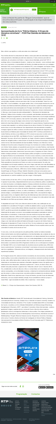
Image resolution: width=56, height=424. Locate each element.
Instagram (6, 405)
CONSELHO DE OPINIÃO (46, 406)
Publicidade (9, 420)
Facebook (2, 405)
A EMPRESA (43, 401)
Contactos (35, 394)
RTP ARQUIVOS (18, 407)
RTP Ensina (17, 409)
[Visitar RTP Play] (28, 350)
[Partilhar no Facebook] (1, 38)
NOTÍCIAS (17, 401)
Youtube (8, 405)
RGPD (42, 412)
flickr (10, 405)
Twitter (4, 405)
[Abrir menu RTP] (28, 1)
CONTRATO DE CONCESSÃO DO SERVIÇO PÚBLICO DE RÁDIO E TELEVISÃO (46, 409)
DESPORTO (17, 402)
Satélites (35, 410)
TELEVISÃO (17, 404)
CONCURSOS (26, 407)
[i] (7, 88)
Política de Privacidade (6, 419)
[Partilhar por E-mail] (7, 38)
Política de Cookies (17, 419)
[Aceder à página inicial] (4, 5)
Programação (21, 394)
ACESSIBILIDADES (36, 409)
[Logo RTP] (7, 401)
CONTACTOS (35, 401)
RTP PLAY (25, 401)
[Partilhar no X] (4, 38)
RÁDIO (16, 406)
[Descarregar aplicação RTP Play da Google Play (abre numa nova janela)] (50, 387)
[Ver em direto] (4, 11)
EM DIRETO (26, 402)
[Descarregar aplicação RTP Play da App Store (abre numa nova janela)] (41, 387)
